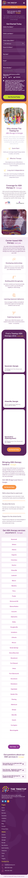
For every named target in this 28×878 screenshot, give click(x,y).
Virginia (3, 858)
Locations (4, 818)
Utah (3, 856)
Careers (3, 821)
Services (4, 813)
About (3, 810)
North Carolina (5, 848)
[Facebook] (3, 801)
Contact (3, 826)
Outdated (17, 77)
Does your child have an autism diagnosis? (11, 75)
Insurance (4, 815)
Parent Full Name (8, 47)
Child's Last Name (8, 33)
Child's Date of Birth (8, 40)
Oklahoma (4, 850)
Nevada (3, 842)
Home (3, 807)
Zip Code (6, 54)
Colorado (4, 837)
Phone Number (7, 67)
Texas (3, 853)
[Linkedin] (5, 801)
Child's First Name (8, 27)
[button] (24, 2)
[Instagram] (8, 801)
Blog (3, 823)
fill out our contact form (15, 266)
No (11, 77)
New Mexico (5, 845)
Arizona (3, 834)
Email (5, 60)
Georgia (3, 840)
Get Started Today (14, 97)
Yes (6, 77)
